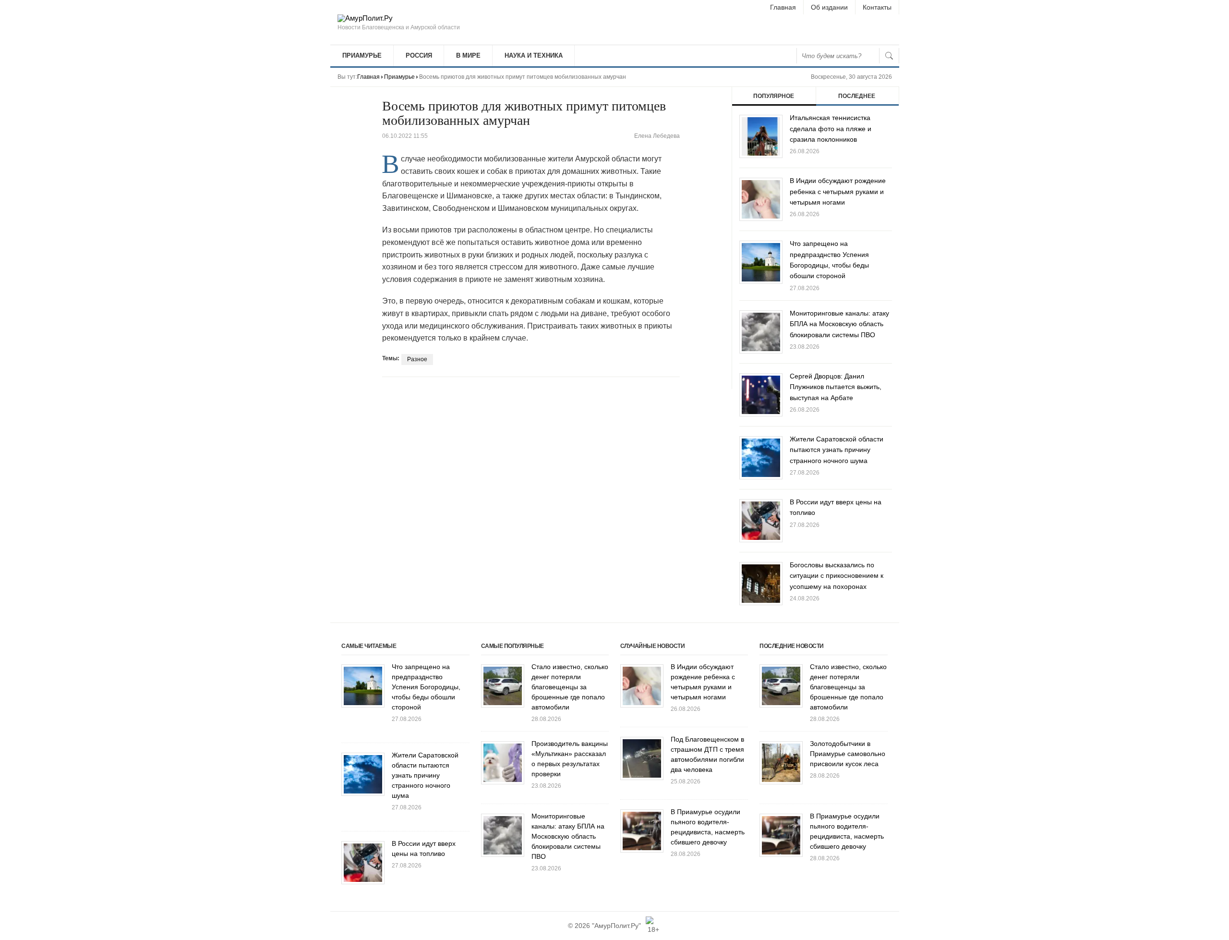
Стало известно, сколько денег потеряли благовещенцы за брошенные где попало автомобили (569, 687)
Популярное (773, 96)
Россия (419, 55)
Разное (417, 359)
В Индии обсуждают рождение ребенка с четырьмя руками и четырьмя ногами (838, 191)
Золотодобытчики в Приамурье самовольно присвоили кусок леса (847, 754)
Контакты (877, 7)
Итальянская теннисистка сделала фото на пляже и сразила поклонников (830, 128)
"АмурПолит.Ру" (616, 925)
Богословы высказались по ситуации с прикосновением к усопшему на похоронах (836, 575)
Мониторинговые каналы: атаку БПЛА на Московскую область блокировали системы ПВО (839, 324)
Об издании (829, 7)
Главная (783, 7)
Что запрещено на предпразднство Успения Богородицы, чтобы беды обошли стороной (426, 687)
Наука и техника (534, 55)
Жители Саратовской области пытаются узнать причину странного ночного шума (836, 449)
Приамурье (362, 55)
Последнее (856, 96)
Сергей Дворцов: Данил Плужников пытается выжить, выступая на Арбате (835, 387)
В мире (468, 55)
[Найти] (889, 55)
